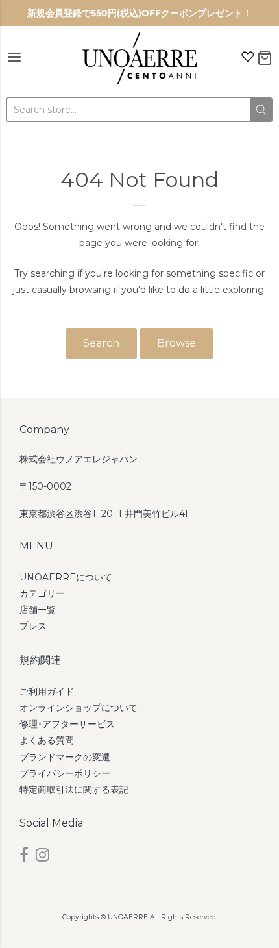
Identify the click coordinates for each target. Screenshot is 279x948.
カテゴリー (42, 593)
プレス (33, 626)
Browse (176, 343)
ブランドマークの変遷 (64, 757)
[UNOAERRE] (139, 58)
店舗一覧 (37, 610)
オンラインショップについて (78, 708)
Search (101, 343)
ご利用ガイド (46, 691)
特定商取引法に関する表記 (73, 789)
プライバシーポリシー (64, 773)
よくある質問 (46, 740)
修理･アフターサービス (67, 724)
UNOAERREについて (65, 577)
